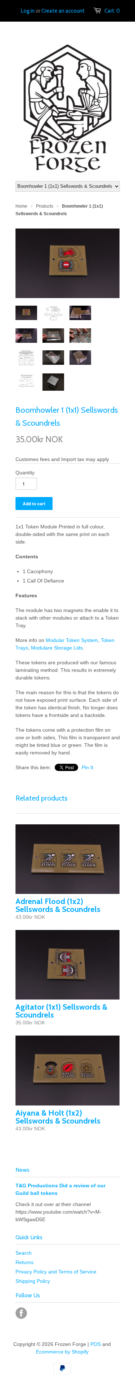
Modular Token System (72, 640)
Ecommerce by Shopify (62, 1352)
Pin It (87, 767)
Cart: (112, 11)
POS (95, 1344)
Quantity (25, 472)
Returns (24, 1262)
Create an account (63, 11)
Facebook (21, 1313)
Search (23, 1253)
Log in (28, 11)
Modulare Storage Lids (57, 648)
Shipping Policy (32, 1281)
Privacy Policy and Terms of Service (55, 1272)
